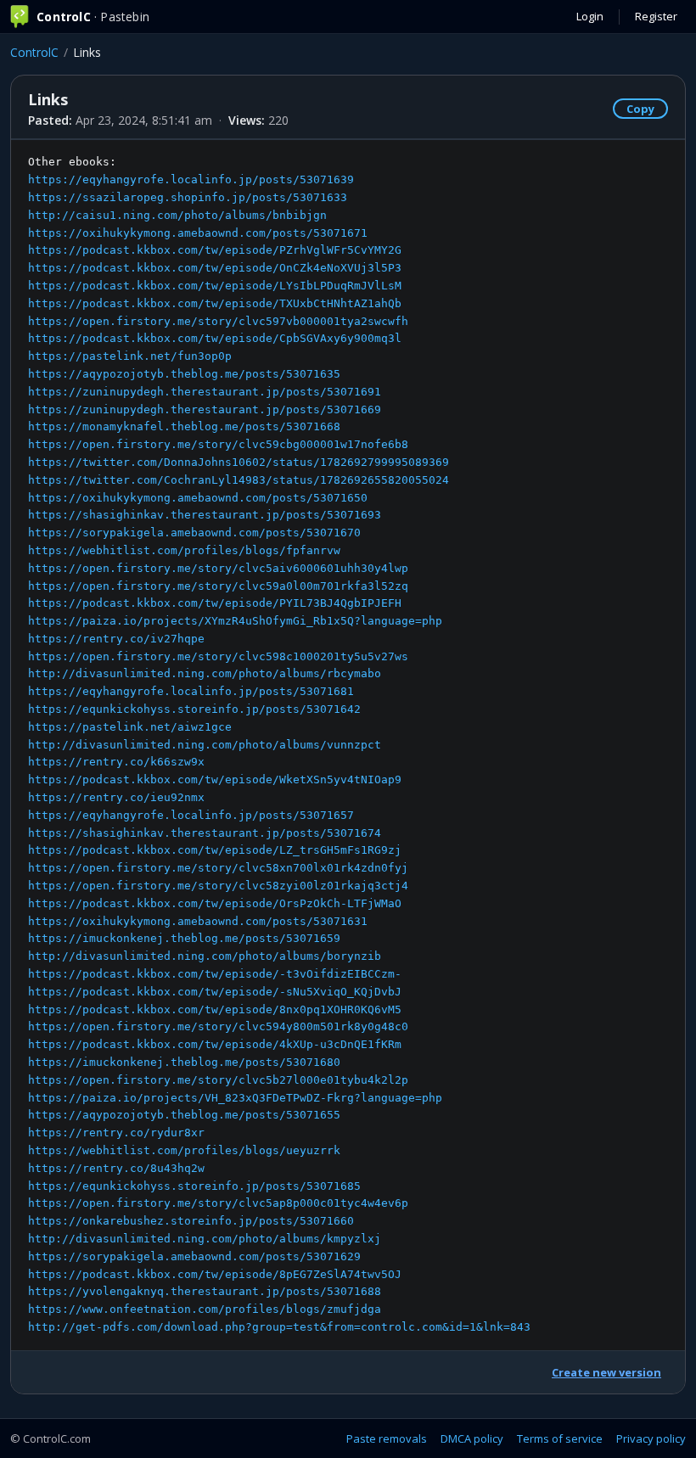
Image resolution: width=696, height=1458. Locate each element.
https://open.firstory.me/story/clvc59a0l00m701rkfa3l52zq (218, 586)
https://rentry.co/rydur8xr (116, 1132)
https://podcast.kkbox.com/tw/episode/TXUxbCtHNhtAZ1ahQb (214, 303)
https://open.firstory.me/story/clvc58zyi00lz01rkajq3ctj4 (218, 885)
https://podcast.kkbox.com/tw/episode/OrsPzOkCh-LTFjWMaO (214, 903)
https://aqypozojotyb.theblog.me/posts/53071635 (184, 373)
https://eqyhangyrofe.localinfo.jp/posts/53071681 (191, 691)
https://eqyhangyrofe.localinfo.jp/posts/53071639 (191, 179)
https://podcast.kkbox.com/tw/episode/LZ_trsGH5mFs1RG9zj (214, 850)
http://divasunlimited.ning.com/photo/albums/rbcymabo (204, 673)
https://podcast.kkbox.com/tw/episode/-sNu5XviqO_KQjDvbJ (214, 991)
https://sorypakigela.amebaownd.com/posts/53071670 (194, 532)
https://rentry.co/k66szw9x (116, 761)
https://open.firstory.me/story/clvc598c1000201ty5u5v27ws (218, 656)
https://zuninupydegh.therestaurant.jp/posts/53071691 (204, 391)
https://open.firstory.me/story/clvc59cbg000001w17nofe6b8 (218, 444)
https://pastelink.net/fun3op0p (130, 356)
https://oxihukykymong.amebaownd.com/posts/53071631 (198, 921)
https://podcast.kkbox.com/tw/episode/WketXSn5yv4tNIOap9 (214, 779)
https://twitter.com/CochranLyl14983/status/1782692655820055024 (238, 480)
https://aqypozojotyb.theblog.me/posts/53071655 (184, 1114)
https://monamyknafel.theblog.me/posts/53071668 (184, 426)
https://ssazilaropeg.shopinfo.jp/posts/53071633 (187, 197)
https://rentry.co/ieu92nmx (116, 797)
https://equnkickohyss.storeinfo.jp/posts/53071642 (194, 709)
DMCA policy (472, 1438)
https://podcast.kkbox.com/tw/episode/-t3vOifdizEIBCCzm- (214, 973)
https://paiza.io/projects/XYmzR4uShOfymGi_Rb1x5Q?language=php (235, 620)
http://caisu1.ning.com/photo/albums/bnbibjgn (177, 215)
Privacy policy (651, 1438)
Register (656, 16)
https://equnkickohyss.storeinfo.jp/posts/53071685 (194, 1186)
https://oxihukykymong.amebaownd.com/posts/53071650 (198, 497)
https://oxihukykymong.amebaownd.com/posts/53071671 (198, 233)
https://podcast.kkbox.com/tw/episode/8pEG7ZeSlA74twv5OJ (214, 1274)
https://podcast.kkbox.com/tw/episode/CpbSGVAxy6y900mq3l (214, 338)
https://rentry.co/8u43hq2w (116, 1168)
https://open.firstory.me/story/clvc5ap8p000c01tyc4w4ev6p (218, 1203)
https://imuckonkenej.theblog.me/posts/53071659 (184, 938)
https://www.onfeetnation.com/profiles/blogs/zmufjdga (204, 1309)
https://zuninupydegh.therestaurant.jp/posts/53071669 (204, 409)
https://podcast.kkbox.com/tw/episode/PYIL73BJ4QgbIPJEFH (214, 603)
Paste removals (386, 1438)
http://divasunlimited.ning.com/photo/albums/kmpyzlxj (204, 1238)
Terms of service (560, 1438)
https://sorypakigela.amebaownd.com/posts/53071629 (194, 1256)
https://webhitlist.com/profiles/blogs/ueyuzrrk (184, 1150)
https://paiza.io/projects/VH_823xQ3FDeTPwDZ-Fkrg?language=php (235, 1097)
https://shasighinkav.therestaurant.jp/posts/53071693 (204, 514)
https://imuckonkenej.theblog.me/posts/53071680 (184, 1062)
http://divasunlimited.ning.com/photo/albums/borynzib (204, 956)
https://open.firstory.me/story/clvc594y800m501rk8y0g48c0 (218, 1026)
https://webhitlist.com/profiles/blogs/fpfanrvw (184, 550)
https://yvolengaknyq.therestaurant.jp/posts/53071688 (204, 1291)
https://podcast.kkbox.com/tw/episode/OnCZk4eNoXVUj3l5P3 (214, 267)
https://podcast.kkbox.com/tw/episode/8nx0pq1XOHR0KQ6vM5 (214, 1009)
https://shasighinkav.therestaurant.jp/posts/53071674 (204, 833)
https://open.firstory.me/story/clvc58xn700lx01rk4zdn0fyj (218, 867)
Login (589, 16)
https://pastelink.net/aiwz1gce (130, 727)
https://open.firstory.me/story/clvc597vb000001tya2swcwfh (218, 321)
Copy (640, 108)
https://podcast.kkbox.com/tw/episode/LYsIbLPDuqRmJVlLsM (214, 285)
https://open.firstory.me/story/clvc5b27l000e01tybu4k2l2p (218, 1080)
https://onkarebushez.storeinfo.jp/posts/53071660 (191, 1220)
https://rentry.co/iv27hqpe (116, 638)
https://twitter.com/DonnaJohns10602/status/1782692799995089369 (238, 462)
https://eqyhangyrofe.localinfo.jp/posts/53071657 (191, 815)
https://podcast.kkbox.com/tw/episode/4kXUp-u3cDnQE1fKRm (214, 1044)
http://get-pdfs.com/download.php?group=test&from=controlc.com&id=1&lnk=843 (279, 1327)
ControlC (34, 52)
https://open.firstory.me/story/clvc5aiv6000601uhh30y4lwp (218, 568)
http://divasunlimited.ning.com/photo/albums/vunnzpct (204, 744)
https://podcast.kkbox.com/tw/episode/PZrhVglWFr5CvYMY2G (214, 250)
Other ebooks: (279, 744)
